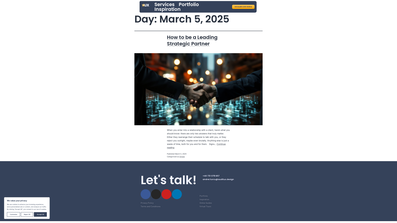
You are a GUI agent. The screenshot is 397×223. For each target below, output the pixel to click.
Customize (13, 214)
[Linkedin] (177, 194)
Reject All (27, 214)
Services (164, 4)
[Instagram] (156, 194)
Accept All (40, 214)
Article (182, 157)
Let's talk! (169, 180)
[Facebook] (146, 194)
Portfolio (189, 4)
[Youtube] (166, 194)
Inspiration (167, 9)
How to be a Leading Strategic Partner (192, 40)
